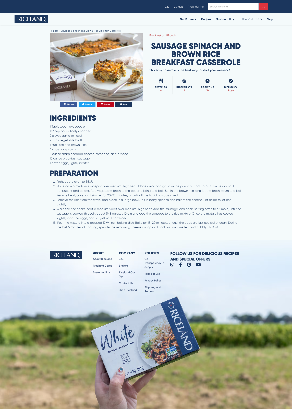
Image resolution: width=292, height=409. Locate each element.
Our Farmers (188, 19)
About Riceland (102, 259)
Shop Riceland (128, 290)
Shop (270, 19)
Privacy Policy (152, 280)
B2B (167, 6)
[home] (31, 19)
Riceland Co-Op (127, 274)
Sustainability (225, 19)
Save (107, 104)
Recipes (206, 19)
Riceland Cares (102, 265)
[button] (251, 19)
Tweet (88, 104)
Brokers (123, 265)
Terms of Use (152, 273)
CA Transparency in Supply (154, 263)
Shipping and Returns (152, 289)
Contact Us (126, 283)
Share (70, 104)
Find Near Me (196, 6)
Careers (178, 6)
